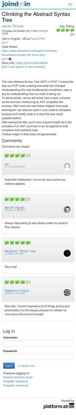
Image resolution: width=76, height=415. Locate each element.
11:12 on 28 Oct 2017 (16, 166)
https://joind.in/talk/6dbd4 (32, 63)
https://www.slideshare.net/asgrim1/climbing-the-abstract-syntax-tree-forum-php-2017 (29, 55)
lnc (7, 164)
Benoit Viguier (14, 207)
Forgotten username (15, 385)
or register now (26, 365)
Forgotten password (15, 381)
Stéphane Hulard (16, 290)
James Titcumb (12, 26)
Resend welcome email (18, 377)
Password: (10, 351)
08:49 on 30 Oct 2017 (16, 210)
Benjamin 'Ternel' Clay (20, 251)
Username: (10, 337)
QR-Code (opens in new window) (23, 67)
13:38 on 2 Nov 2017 (15, 253)
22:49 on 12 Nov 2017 (16, 293)
